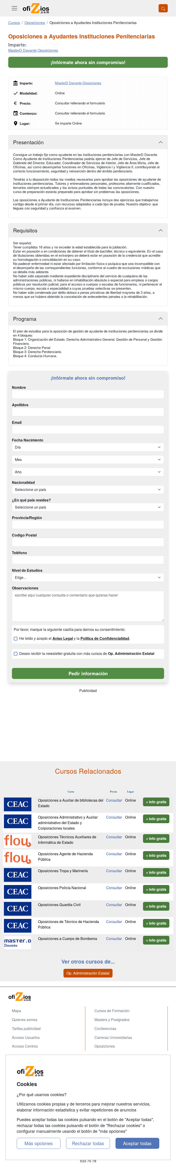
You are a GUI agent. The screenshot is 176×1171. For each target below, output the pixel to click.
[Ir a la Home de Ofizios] (88, 996)
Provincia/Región (27, 517)
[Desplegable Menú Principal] (14, 8)
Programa (24, 318)
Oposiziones (104, 1046)
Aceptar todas (137, 1143)
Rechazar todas (88, 1143)
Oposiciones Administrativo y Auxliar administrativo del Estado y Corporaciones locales (68, 822)
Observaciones (25, 588)
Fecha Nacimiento (27, 440)
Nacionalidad (23, 482)
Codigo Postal (24, 535)
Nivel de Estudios (27, 570)
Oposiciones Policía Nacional (62, 887)
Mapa (16, 1010)
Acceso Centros (25, 1046)
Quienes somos (24, 1019)
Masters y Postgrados (111, 1019)
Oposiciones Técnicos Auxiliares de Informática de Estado (67, 839)
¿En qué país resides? (31, 500)
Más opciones (39, 1143)
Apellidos (20, 404)
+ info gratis (156, 801)
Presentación (28, 142)
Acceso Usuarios (26, 1037)
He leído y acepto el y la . (74, 638)
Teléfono (19, 552)
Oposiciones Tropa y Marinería (63, 870)
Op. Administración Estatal (88, 973)
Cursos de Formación (111, 1010)
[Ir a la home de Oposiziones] (36, 8)
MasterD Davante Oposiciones (33, 50)
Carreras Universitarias (113, 1037)
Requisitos (25, 230)
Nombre (19, 387)
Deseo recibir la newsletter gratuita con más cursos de (86, 653)
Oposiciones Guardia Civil (59, 904)
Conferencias (105, 1028)
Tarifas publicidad (26, 1028)
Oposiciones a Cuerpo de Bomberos (67, 938)
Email (17, 422)
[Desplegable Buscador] (163, 8)
